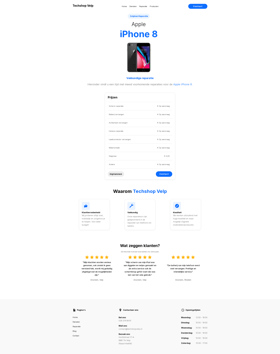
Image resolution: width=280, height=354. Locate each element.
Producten (154, 6)
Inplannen (116, 174)
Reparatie (143, 6)
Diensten (133, 6)
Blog (74, 331)
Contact (197, 6)
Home (124, 6)
